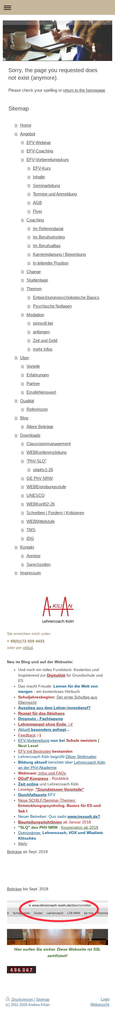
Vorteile (33, 366)
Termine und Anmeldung (55, 194)
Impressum (30, 572)
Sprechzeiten (39, 564)
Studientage (37, 280)
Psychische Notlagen (52, 306)
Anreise (33, 555)
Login (105, 999)
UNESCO (36, 495)
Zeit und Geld (45, 340)
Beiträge (14, 851)
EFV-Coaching (40, 150)
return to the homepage (84, 90)
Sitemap (42, 999)
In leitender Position (50, 263)
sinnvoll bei (43, 323)
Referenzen (37, 409)
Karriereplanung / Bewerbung (59, 254)
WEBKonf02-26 (41, 504)
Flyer (37, 211)
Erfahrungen (38, 374)
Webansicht (99, 1004)
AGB (37, 202)
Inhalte (39, 176)
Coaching (35, 220)
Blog (24, 417)
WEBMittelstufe (41, 521)
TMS (31, 529)
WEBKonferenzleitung (46, 452)
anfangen (41, 331)
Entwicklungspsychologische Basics (66, 297)
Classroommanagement (49, 443)
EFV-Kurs (42, 168)
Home (25, 125)
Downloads (30, 435)
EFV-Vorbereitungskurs (48, 159)
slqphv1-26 (43, 469)
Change (34, 271)
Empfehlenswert (41, 392)
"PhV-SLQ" (37, 461)
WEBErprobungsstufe (46, 486)
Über (24, 357)
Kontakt (27, 547)
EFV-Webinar (39, 142)
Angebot (27, 133)
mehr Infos (42, 349)
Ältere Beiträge (40, 426)
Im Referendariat (48, 228)
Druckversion (22, 999)
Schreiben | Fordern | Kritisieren (55, 512)
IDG (30, 538)
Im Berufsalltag (46, 245)
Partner (33, 383)
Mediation (35, 314)
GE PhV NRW (40, 478)
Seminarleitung (46, 185)
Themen (34, 288)
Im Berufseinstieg (49, 237)
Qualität (27, 400)
